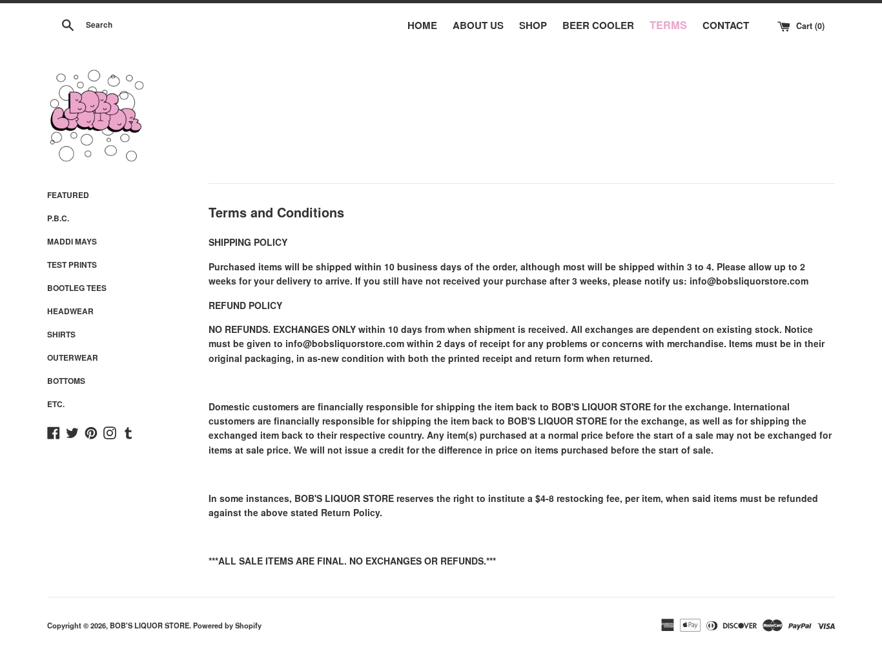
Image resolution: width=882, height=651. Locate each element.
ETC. (56, 404)
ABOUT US (478, 25)
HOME (422, 25)
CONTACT (726, 25)
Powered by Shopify (227, 625)
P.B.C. (58, 218)
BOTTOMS (66, 380)
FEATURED (68, 195)
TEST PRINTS (72, 264)
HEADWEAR (70, 311)
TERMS (668, 24)
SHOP (533, 25)
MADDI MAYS (72, 241)
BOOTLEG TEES (77, 288)
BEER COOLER (598, 25)
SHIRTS (61, 334)
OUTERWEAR (72, 357)
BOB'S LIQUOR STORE (149, 625)
